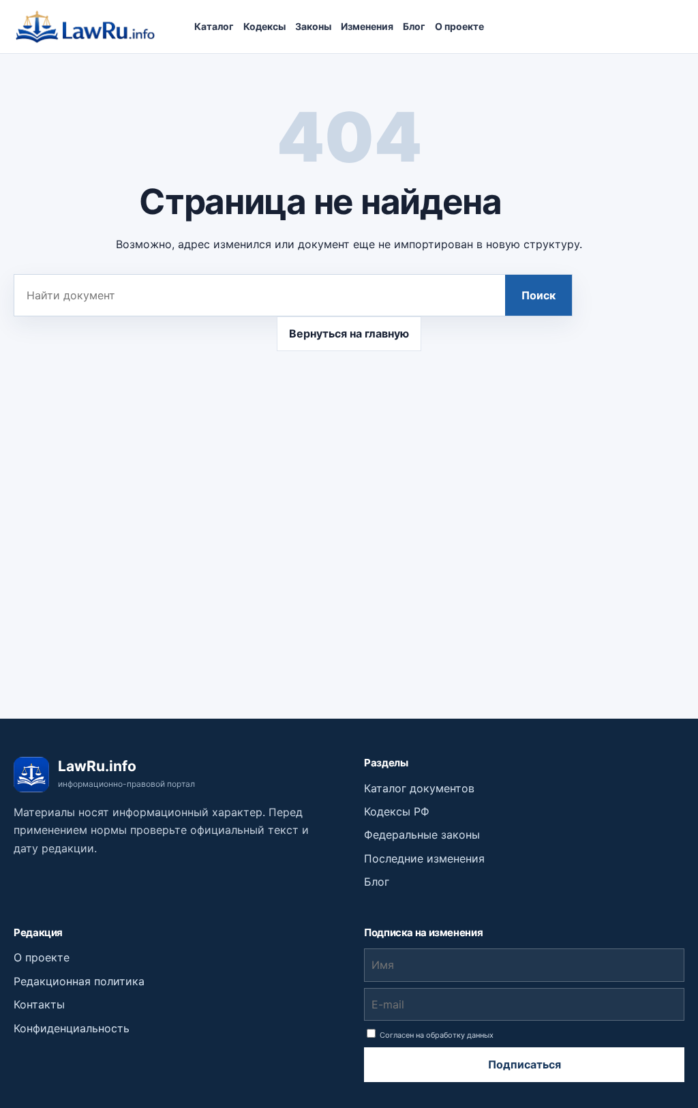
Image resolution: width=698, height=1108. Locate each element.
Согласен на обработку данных (436, 1035)
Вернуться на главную (349, 333)
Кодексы (264, 26)
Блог (414, 26)
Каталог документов (419, 788)
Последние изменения (424, 858)
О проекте (459, 26)
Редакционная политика (79, 981)
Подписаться (524, 1064)
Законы (313, 26)
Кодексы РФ (396, 811)
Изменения (367, 26)
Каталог (214, 26)
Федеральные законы (422, 834)
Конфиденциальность (72, 1028)
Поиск (538, 295)
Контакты (39, 1004)
